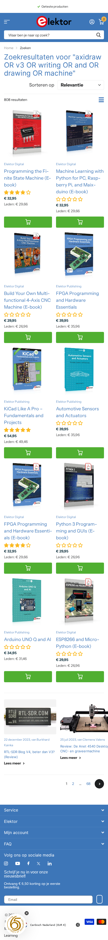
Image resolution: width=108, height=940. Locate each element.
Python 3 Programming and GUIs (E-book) (76, 531)
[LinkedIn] (49, 863)
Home (8, 48)
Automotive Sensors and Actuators (77, 412)
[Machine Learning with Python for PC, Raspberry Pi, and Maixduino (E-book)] (80, 134)
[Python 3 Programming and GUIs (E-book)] (80, 486)
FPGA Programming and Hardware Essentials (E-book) (28, 531)
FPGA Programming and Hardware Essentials (77, 300)
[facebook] (28, 863)
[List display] (101, 100)
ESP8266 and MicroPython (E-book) (77, 643)
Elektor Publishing (68, 286)
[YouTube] (17, 863)
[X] (38, 863)
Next (99, 783)
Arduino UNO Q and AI (27, 639)
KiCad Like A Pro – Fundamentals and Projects (23, 415)
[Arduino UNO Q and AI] (28, 602)
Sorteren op (41, 85)
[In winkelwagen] (28, 222)
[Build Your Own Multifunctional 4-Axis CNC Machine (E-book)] (28, 256)
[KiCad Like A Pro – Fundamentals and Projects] (28, 371)
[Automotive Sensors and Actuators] (80, 371)
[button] (15, 924)
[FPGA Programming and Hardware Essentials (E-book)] (28, 486)
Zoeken (98, 34)
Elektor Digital (14, 164)
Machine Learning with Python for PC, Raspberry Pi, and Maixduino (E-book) (80, 181)
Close (54, 810)
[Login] (91, 22)
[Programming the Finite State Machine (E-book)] (28, 134)
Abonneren (99, 899)
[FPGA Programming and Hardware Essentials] (80, 256)
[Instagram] (6, 863)
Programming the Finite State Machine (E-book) (27, 178)
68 (88, 783)
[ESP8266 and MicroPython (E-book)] (80, 602)
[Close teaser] (27, 913)
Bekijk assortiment (7, 21)
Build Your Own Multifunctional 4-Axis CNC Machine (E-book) (27, 300)
